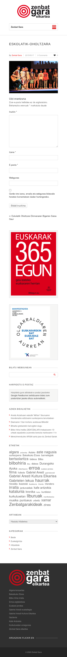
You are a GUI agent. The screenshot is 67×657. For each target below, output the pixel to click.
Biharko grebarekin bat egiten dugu (26, 425)
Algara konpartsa (16, 590)
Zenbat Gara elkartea (18, 628)
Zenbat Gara (16, 548)
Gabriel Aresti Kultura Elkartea (32, 475)
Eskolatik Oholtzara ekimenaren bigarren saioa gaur (32, 217)
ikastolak (23, 483)
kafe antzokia (42, 487)
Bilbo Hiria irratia (16, 598)
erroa (34, 467)
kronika (30, 491)
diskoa (35, 463)
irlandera (49, 483)
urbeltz (36, 500)
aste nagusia (47, 451)
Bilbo (40, 459)
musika (13, 500)
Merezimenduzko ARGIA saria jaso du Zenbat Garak (34, 436)
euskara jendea (47, 469)
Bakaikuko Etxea (31, 455)
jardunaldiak (26, 487)
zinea (47, 504)
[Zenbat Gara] (33, 16)
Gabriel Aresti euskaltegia (20, 609)
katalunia (16, 491)
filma (13, 471)
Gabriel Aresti (35, 472)
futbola (21, 472)
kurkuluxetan (17, 496)
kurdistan (46, 491)
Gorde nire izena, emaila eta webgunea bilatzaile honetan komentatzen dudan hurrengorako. (32, 195)
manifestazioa (49, 497)
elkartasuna (23, 469)
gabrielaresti (50, 472)
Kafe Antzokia (15, 621)
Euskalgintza (16, 541)
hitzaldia (13, 483)
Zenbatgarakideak (25, 504)
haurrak (42, 480)
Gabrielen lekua (21, 480)
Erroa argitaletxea (17, 601)
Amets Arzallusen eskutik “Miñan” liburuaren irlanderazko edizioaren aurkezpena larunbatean (32, 416)
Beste (13, 537)
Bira (28, 464)
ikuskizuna (33, 484)
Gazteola (13, 617)
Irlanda (41, 484)
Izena (12, 152)
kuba (38, 492)
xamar (46, 499)
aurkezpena (15, 455)
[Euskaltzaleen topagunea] (33, 294)
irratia (14, 487)
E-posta (13, 164)
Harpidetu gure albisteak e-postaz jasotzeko (30, 392)
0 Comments (42, 55)
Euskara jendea (16, 605)
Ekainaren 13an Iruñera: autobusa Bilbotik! (29, 422)
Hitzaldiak (15, 545)
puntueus (26, 500)
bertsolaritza (18, 458)
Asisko (31, 452)
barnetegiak (47, 455)
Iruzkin (13, 111)
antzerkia (23, 452)
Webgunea (14, 177)
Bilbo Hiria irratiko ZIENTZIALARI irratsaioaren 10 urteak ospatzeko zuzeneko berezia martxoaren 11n (34, 431)
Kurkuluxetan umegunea (20, 625)
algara (14, 451)
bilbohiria (17, 463)
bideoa (33, 459)
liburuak (34, 495)
